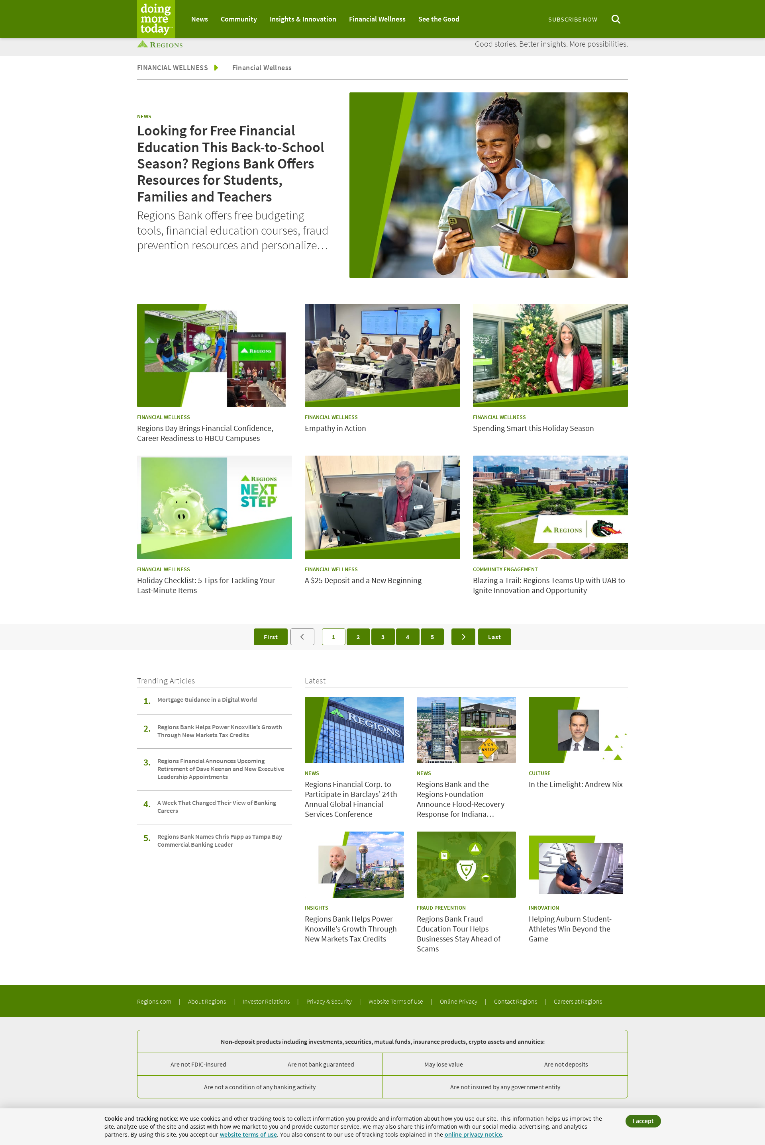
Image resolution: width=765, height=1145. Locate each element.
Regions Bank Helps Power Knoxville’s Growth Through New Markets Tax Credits (219, 731)
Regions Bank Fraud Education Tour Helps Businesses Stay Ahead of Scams (458, 933)
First (271, 637)
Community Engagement (505, 569)
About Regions (207, 1001)
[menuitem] (199, 19)
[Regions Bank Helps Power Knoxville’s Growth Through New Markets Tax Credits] (354, 865)
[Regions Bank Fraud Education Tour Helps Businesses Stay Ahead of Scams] (466, 865)
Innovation (544, 907)
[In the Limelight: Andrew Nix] (578, 730)
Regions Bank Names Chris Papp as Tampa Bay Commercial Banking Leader (219, 840)
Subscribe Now (572, 19)
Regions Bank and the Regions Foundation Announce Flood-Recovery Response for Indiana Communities (460, 799)
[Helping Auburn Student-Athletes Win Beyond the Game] (578, 865)
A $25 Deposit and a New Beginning (363, 580)
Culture (540, 773)
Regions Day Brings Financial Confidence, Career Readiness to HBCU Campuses (205, 433)
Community (239, 18)
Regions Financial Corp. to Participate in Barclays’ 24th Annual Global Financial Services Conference (351, 799)
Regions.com (155, 1001)
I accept (643, 1121)
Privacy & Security (329, 1001)
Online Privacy (459, 1001)
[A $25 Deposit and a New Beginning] (382, 507)
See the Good (438, 18)
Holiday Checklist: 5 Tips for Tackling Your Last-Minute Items (206, 585)
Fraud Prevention (441, 907)
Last (494, 637)
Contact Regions (516, 1001)
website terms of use (248, 1134)
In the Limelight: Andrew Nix (576, 784)
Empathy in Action (335, 428)
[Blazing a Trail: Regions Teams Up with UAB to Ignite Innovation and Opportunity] (550, 507)
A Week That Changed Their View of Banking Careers (216, 806)
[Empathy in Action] (382, 355)
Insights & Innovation (303, 18)
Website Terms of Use (396, 1001)
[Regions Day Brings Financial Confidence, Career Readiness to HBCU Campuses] (214, 355)
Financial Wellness (377, 18)
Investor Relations (267, 1001)
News (199, 18)
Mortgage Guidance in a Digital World (207, 699)
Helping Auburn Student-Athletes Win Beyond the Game (570, 928)
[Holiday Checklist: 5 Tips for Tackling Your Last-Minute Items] (214, 507)
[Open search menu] (616, 19)
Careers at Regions (578, 1001)
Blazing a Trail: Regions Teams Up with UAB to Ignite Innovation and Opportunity (549, 585)
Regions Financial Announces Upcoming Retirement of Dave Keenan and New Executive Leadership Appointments (220, 769)
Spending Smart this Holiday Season (533, 428)
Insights (316, 907)
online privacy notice (473, 1134)
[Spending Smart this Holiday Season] (550, 355)
